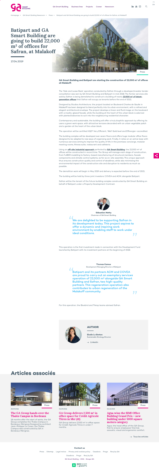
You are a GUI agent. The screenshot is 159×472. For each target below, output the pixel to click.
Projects (89, 7)
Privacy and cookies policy (79, 452)
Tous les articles (140, 437)
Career (99, 7)
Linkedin (94, 342)
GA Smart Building (60, 7)
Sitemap (50, 452)
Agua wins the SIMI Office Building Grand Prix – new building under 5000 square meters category (124, 417)
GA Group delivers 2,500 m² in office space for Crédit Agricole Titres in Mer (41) (79, 416)
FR (154, 2)
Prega (105, 452)
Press (42, 452)
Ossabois (96, 452)
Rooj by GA (115, 452)
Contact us (79, 448)
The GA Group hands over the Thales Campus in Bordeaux (30, 414)
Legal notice (61, 452)
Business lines (77, 7)
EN (154, 5)
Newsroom (109, 7)
